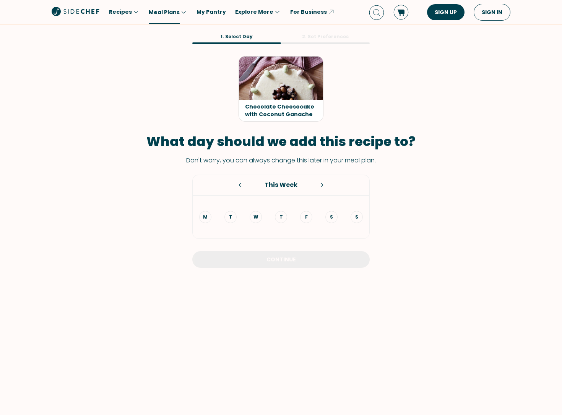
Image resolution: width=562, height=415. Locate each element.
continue (281, 259)
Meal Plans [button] (164, 12)
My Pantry (211, 12)
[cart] (401, 12)
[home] (76, 11)
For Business (308, 12)
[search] (376, 12)
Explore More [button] (254, 12)
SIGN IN (492, 12)
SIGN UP (446, 12)
